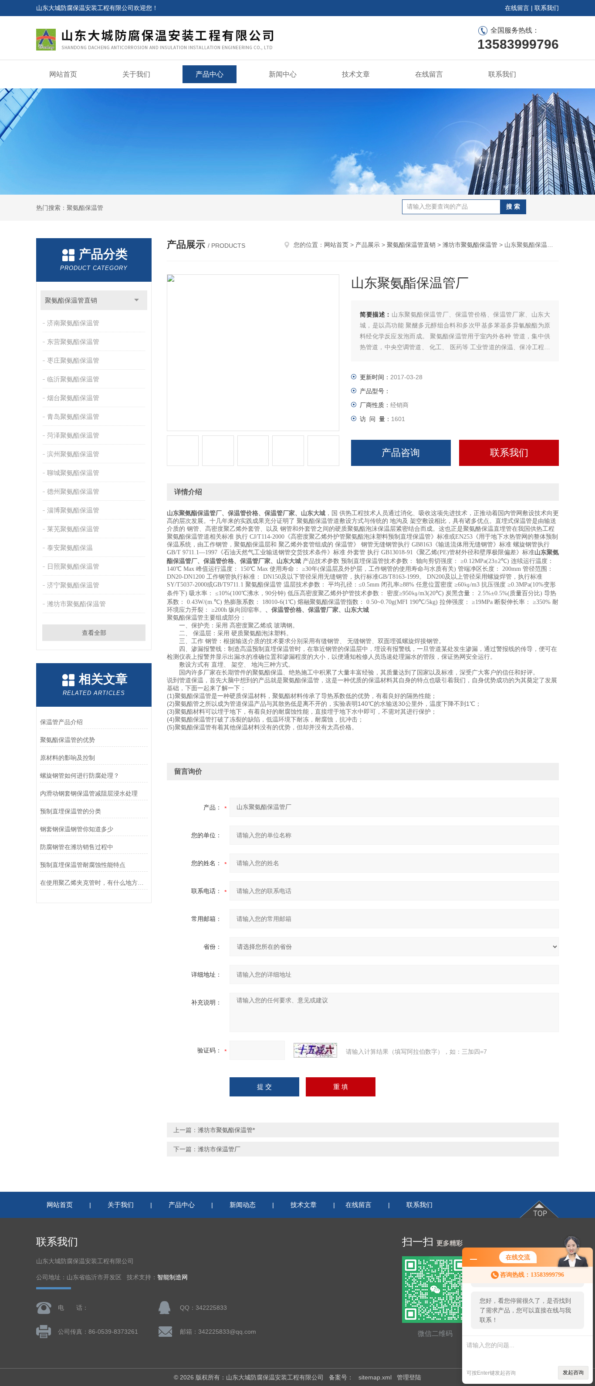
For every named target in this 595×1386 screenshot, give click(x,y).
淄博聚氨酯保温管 (73, 510)
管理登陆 (409, 1377)
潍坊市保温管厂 (219, 1149)
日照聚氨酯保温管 (73, 566)
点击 (136, 300)
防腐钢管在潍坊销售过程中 (76, 846)
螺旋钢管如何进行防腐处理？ (79, 775)
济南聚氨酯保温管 (73, 323)
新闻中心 (283, 74)
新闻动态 (243, 1204)
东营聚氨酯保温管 (73, 341)
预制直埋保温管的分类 (70, 811)
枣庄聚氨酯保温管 (73, 360)
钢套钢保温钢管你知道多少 (76, 829)
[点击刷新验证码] (315, 1050)
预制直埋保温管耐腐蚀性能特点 (82, 864)
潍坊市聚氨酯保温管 (76, 603)
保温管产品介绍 (61, 721)
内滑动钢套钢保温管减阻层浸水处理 (89, 793)
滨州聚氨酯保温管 (73, 454)
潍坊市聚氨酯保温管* (226, 1129)
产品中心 (209, 74)
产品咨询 (401, 452)
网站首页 (63, 74)
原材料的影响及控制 (67, 757)
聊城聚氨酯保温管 (73, 472)
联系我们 (546, 7)
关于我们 (136, 74)
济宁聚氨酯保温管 (73, 585)
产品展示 (367, 244)
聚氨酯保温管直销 (71, 300)
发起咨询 (573, 1372)
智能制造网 (172, 1277)
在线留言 (517, 7)
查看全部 (94, 632)
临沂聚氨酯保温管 (73, 379)
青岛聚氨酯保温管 (73, 416)
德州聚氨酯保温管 (73, 491)
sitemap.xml (375, 1377)
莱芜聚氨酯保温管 (73, 529)
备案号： (341, 1377)
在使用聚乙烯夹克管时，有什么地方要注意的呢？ (94, 882)
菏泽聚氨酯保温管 (73, 435)
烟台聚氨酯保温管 (73, 397)
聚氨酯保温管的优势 (67, 739)
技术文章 (356, 74)
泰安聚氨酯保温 (70, 547)
